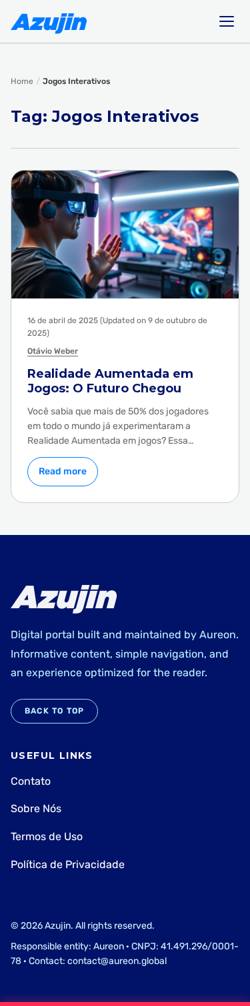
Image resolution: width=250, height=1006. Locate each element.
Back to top (54, 711)
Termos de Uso (47, 836)
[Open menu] (226, 21)
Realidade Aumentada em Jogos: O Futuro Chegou (110, 381)
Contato (31, 781)
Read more (63, 471)
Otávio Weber (52, 351)
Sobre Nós (36, 808)
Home (22, 81)
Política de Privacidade (68, 864)
